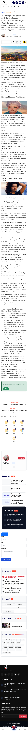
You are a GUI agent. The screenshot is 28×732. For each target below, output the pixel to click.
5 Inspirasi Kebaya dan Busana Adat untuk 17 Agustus (14, 405)
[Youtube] (15, 674)
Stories (19, 6)
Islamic (9, 644)
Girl (4, 642)
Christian (5, 647)
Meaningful (11, 647)
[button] (23, 2)
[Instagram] (8, 674)
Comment (3, 548)
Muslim (14, 639)
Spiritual (12, 642)
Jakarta (4, 644)
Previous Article (15, 402)
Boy (10, 639)
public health (20, 644)
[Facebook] (2, 674)
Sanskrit (18, 642)
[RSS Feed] (14, 467)
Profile (6, 388)
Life (9, 6)
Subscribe (23, 716)
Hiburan (25, 6)
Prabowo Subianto (7, 652)
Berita (4, 6)
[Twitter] (5, 674)
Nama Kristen (11, 650)
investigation (18, 647)
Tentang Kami (6, 726)
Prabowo (5, 650)
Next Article (13, 408)
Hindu (8, 642)
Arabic (23, 639)
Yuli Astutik (7, 463)
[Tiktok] (12, 674)
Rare (19, 639)
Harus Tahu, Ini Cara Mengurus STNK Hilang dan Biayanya (14, 411)
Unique (14, 644)
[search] (26, 2)
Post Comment (6, 559)
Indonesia (5, 639)
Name (2, 536)
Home (2, 10)
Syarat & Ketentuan (20, 726)
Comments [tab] (4, 534)
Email (2, 542)
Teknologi (13, 6)
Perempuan (18, 650)
